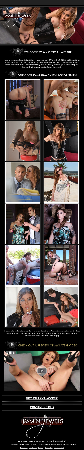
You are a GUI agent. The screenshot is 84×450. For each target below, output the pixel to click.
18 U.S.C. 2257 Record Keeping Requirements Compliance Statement (53, 444)
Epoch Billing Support (36, 448)
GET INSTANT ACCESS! (42, 398)
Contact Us (24, 448)
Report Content (59, 448)
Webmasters (49, 448)
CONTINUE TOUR (42, 407)
